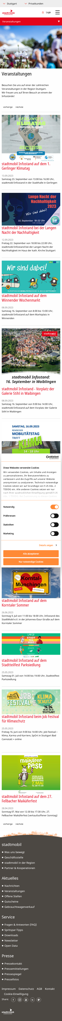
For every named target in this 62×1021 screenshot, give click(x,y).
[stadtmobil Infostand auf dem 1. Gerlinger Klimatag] (31, 138)
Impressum (9, 988)
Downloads (11, 935)
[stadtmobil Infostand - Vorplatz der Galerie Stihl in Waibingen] (31, 357)
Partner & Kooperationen (19, 868)
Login (48, 12)
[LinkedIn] (32, 1000)
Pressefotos (11, 979)
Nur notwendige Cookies (31, 561)
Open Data (11, 945)
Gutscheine (11, 901)
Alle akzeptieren (31, 553)
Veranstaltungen (14, 891)
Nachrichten (11, 885)
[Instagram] (19, 1000)
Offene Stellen (13, 896)
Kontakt (50, 988)
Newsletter (11, 940)
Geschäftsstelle (13, 857)
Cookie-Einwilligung (16, 994)
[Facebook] (13, 1000)
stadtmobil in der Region (19, 862)
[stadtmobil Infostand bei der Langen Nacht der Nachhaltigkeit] (31, 208)
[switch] (54, 516)
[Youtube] (26, 1000)
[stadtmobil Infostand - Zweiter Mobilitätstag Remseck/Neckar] (31, 445)
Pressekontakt (13, 963)
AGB (39, 988)
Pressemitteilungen (16, 968)
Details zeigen (46, 545)
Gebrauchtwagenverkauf (19, 907)
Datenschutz (26, 988)
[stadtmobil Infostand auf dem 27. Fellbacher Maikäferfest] (31, 774)
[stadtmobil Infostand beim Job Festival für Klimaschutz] (31, 701)
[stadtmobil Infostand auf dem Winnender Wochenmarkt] (31, 276)
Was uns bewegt (14, 852)
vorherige (8, 107)
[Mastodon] (38, 1000)
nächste (19, 107)
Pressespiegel (12, 974)
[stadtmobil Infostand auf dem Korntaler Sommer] (31, 582)
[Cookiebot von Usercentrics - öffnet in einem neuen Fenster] (46, 457)
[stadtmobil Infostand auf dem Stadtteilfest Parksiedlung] (31, 645)
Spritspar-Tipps (13, 930)
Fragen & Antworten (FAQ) (20, 924)
